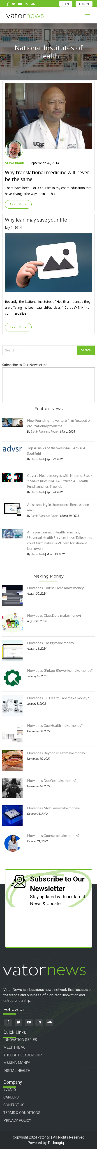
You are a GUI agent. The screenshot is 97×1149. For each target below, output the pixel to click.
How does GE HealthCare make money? (58, 698)
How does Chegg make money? (51, 643)
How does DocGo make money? (52, 780)
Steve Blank (14, 163)
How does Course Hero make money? (56, 588)
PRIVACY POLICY (17, 1120)
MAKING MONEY (16, 1063)
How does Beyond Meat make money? (57, 753)
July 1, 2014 (13, 227)
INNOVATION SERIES (20, 1040)
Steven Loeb (38, 459)
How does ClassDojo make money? (54, 615)
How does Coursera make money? (53, 835)
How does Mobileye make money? (54, 808)
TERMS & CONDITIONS (21, 1113)
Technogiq (56, 1143)
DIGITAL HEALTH (16, 1070)
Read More (18, 204)
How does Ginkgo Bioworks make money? (60, 670)
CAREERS (11, 1097)
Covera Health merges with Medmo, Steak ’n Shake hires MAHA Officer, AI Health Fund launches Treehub (59, 480)
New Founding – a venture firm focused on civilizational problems (59, 423)
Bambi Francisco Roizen (44, 431)
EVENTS (9, 1089)
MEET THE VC (14, 1047)
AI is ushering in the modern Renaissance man (58, 507)
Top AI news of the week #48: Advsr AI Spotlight (57, 450)
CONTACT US (13, 1105)
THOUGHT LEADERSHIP (22, 1055)
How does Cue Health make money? (55, 725)
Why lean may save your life (36, 220)
